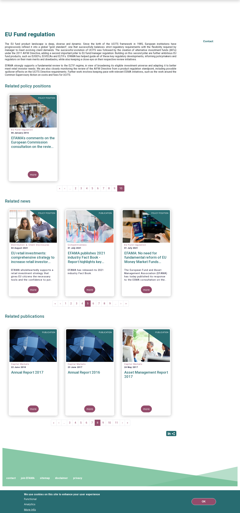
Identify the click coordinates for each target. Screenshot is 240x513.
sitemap (45, 478)
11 (117, 422)
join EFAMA (28, 478)
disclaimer (61, 478)
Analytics (29, 504)
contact (11, 478)
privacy (77, 478)
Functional (30, 499)
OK (204, 501)
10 (121, 189)
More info (30, 509)
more (33, 174)
